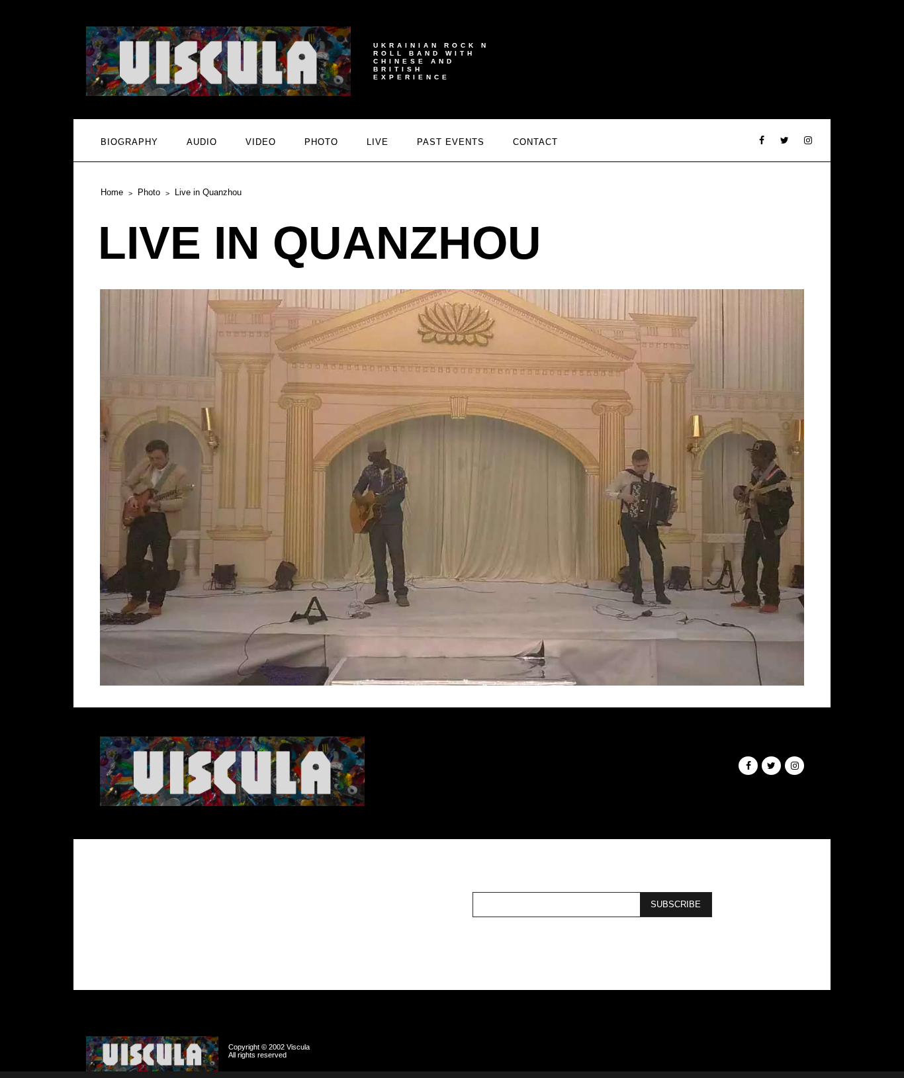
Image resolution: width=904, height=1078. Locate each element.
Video (261, 142)
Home (112, 192)
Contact (535, 142)
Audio (202, 142)
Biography (129, 142)
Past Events (450, 142)
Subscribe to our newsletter (327, 905)
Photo (321, 142)
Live (377, 142)
